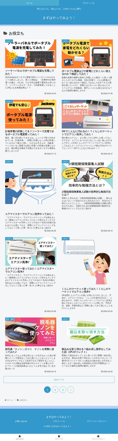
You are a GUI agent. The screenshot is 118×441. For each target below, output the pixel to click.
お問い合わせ (21, 421)
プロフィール (59, 421)
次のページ (59, 379)
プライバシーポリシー (97, 421)
